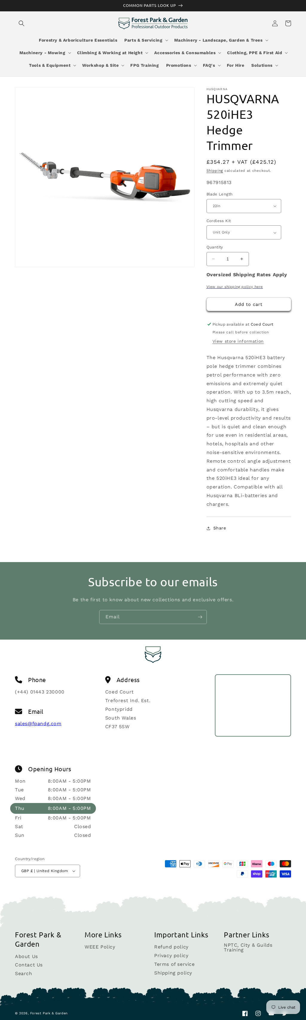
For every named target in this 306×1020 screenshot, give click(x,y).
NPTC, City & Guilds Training (248, 948)
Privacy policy (171, 955)
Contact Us (29, 965)
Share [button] (219, 528)
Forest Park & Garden (49, 1013)
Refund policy (171, 947)
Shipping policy (173, 973)
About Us (26, 956)
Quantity (214, 247)
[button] (21, 23)
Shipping (214, 171)
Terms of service (174, 964)
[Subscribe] (199, 617)
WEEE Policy (100, 947)
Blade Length (219, 194)
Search (23, 973)
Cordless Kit (218, 220)
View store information (238, 341)
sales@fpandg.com (38, 723)
